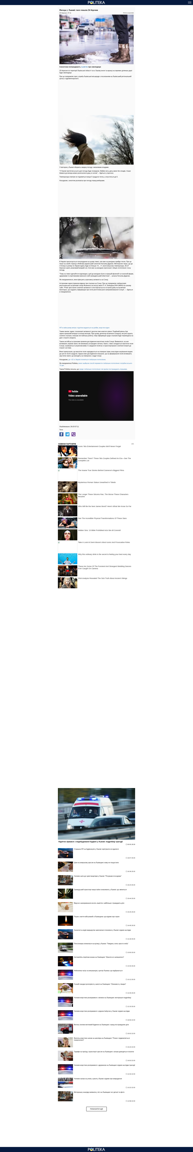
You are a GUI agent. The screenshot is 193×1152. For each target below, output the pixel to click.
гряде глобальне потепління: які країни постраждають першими (103, 369)
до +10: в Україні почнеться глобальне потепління (86, 359)
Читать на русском (128, 13)
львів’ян (84, 67)
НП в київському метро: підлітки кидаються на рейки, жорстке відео (84, 328)
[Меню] (189, 2)
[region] (96, 97)
